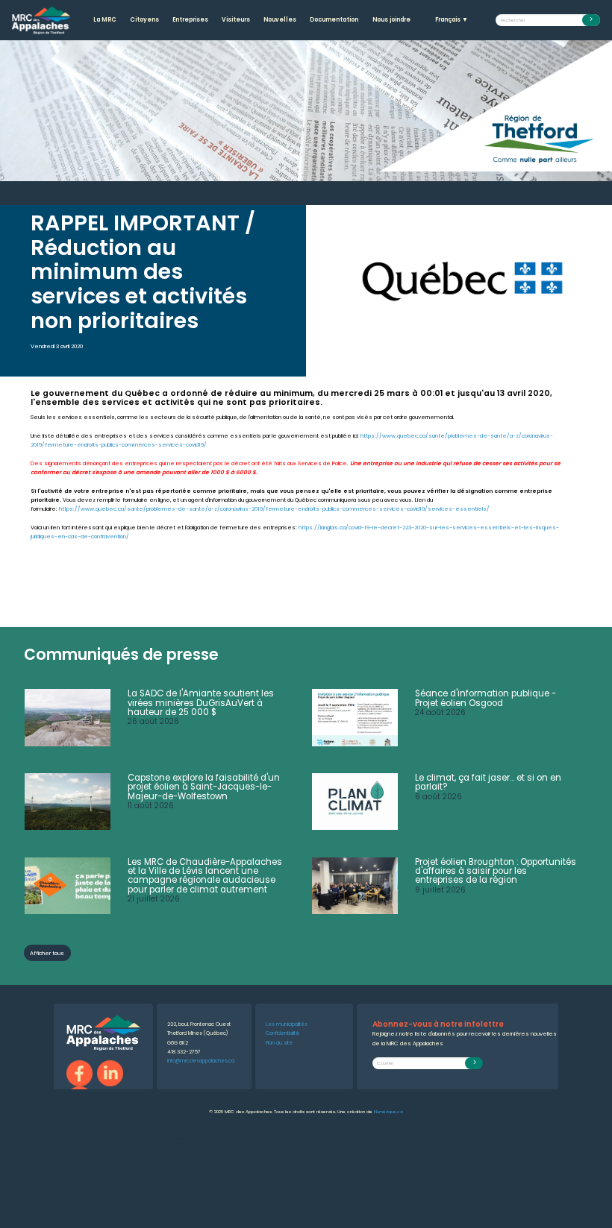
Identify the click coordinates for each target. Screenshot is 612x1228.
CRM (169, 1139)
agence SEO (67, 1139)
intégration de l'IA (95, 1139)
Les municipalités (286, 1024)
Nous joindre (391, 20)
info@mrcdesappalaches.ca (200, 1060)
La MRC (104, 20)
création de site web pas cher (137, 1139)
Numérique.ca (388, 1112)
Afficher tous (47, 953)
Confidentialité (282, 1033)
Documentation (334, 20)
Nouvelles (279, 20)
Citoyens (144, 20)
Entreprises (190, 20)
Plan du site (279, 1042)
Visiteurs (236, 20)
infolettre (182, 1139)
